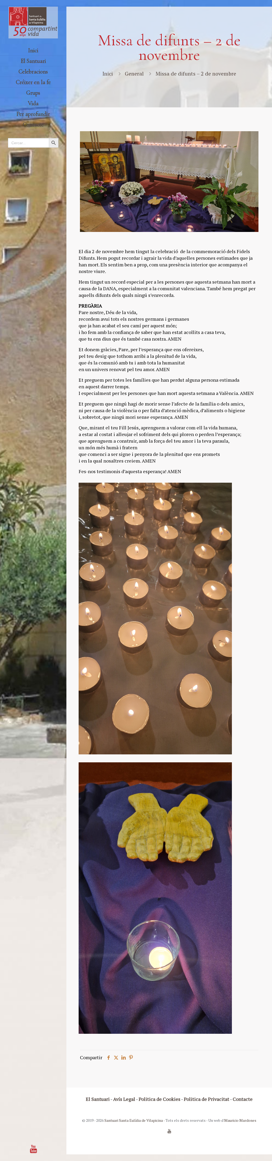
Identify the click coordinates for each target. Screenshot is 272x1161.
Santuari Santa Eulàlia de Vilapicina (133, 1120)
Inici (107, 73)
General (134, 73)
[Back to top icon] (246, 1150)
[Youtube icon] (33, 1149)
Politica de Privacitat (206, 1099)
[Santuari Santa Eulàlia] (33, 22)
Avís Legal (124, 1099)
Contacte (243, 1099)
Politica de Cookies (159, 1099)
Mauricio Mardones (240, 1120)
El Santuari (98, 1099)
